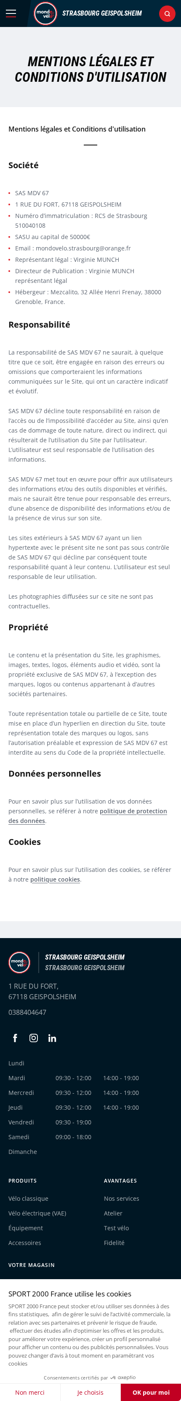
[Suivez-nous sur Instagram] (33, 1038)
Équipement (25, 1228)
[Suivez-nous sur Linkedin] (52, 1038)
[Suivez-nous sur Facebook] (15, 1038)
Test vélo (116, 1228)
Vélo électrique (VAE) (37, 1213)
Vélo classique (28, 1198)
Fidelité (114, 1243)
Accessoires (24, 1243)
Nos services (121, 1198)
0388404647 (27, 1012)
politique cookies (55, 879)
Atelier (113, 1213)
